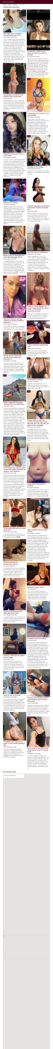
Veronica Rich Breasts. (35, 379)
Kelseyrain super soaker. (35, 587)
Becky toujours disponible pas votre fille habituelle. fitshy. (14, 256)
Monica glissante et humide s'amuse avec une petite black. (14, 403)
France (10, 4)
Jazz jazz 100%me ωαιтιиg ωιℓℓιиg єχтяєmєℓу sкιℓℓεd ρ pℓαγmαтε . (14, 320)
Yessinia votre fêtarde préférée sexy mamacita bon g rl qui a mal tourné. (38, 699)
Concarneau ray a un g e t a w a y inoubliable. (38, 114)
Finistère (15, 4)
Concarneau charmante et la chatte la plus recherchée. (13, 95)
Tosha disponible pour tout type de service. (15, 529)
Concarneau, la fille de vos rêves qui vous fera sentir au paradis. (37, 53)
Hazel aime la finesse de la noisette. (36, 485)
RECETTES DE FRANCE (8, 2)
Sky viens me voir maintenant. (37, 252)
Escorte (5, 4)
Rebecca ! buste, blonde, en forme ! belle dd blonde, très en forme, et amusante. (38, 308)
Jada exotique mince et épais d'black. (37, 530)
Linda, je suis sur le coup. (12, 695)
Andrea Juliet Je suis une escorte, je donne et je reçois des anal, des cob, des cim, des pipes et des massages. (38, 422)
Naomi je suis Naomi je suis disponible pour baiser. (13, 612)
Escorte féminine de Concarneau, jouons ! (11, 563)
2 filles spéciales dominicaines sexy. (37, 345)
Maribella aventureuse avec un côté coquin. (14, 154)
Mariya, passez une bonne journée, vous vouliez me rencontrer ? (12, 357)
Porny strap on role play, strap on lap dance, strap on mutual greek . (37, 750)
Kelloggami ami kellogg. (35, 167)
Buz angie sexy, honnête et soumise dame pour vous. (13, 34)
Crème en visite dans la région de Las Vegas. (14, 656)
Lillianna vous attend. (11, 203)
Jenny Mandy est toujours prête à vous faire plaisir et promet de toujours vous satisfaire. (14, 469)
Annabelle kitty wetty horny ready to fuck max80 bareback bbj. (14, 743)
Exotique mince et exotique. (36, 638)
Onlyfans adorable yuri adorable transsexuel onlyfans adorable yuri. (38, 207)
